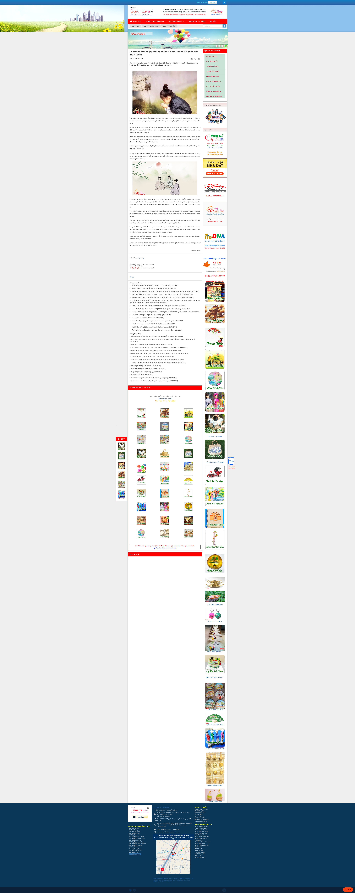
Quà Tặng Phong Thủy (135, 849)
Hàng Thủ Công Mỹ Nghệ (202, 845)
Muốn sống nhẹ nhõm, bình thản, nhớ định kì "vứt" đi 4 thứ (151, 285)
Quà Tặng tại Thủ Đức (201, 838)
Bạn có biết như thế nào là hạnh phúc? (144, 369)
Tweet (131, 277)
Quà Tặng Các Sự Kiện (201, 828)
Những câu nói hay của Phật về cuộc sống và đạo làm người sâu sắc (154, 306)
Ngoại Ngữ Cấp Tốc (200, 818)
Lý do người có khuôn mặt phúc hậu (143, 318)
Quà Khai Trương (133, 830)
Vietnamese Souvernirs (201, 821)
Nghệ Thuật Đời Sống (196, 21)
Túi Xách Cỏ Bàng (200, 852)
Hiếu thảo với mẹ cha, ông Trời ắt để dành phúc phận (149, 324)
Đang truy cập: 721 (135, 854)
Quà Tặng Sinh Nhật (134, 833)
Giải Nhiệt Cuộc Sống (213, 91)
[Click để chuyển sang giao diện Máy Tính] (134, 890)
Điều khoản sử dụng (165, 882)
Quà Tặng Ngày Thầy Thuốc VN (137, 843)
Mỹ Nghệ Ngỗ (199, 850)
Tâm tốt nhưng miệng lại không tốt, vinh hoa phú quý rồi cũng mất (153, 321)
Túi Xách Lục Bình (200, 854)
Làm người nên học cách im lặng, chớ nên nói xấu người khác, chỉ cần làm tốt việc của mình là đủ (163, 339)
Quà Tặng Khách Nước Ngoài (203, 842)
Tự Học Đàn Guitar (212, 71)
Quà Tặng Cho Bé (133, 852)
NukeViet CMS (171, 880)
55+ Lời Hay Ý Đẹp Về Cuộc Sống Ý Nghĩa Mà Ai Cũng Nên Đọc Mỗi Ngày (156, 309)
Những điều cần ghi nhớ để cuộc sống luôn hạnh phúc (149, 288)
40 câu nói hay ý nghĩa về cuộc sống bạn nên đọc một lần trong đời (153, 359)
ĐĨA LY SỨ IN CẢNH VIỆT (215, 677)
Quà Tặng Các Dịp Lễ (201, 830)
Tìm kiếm (212, 21)
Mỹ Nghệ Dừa (199, 847)
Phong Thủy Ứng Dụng (214, 96)
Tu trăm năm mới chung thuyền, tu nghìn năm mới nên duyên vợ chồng (154, 362)
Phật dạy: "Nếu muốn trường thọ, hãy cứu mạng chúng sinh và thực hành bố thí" (158, 294)
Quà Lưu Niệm (199, 840)
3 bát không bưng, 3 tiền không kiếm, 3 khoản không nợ (150, 327)
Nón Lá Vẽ (198, 855)
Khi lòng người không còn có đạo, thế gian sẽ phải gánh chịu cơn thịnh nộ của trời (158, 297)
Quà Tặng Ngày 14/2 (134, 835)
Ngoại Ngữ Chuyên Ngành (201, 819)
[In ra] (195, 59)
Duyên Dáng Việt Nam (213, 81)
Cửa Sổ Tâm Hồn (212, 61)
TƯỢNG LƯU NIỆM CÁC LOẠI (215, 748)
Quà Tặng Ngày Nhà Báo (135, 845)
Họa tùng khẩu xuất (137, 375)
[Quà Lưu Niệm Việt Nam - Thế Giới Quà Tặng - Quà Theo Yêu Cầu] (141, 11)
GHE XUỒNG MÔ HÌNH (215, 605)
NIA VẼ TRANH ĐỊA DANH (215, 710)
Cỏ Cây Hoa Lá (211, 56)
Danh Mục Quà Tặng (176, 21)
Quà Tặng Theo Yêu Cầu (135, 850)
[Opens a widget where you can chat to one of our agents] (348, 889)
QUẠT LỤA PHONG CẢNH (215, 725)
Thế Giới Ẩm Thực (212, 66)
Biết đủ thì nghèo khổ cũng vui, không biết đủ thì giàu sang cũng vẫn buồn (155, 353)
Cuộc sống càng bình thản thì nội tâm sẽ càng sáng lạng (149, 378)
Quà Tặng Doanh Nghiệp (201, 831)
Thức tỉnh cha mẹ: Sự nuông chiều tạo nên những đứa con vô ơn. (153, 330)
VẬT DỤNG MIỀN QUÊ (214, 785)
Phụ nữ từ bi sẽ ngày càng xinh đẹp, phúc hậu (147, 315)
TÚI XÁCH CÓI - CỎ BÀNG (215, 462)
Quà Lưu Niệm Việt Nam (155, 21)
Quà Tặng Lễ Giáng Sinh (135, 840)
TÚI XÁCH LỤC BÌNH (215, 436)
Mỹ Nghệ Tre (198, 848)
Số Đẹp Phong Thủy (200, 812)
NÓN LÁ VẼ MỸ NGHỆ (215, 652)
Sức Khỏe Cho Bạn (212, 76)
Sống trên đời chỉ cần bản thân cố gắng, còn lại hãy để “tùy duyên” (153, 336)
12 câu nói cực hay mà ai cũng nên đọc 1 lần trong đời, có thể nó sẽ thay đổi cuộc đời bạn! (161, 312)
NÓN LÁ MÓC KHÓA (215, 621)
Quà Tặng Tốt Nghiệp (134, 831)
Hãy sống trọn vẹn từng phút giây (142, 372)
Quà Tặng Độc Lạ (200, 843)
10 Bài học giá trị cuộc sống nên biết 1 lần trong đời (148, 356)
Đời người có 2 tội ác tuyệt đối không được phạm (147, 344)
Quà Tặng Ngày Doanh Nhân (136, 842)
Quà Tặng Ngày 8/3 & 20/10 (136, 837)
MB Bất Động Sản (199, 811)
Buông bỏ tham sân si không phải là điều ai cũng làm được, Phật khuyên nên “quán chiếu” (161, 291)
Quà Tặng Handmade (201, 835)
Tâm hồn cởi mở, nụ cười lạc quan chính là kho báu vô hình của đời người (155, 347)
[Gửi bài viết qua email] (192, 59)
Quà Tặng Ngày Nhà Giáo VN (136, 838)
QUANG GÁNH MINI (215, 801)
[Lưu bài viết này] (199, 59)
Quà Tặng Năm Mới (134, 847)
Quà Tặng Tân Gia (133, 828)
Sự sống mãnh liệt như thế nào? (141, 366)
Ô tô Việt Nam (198, 814)
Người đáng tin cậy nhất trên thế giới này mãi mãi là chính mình (152, 350)
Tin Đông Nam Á (199, 816)
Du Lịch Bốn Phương (213, 86)
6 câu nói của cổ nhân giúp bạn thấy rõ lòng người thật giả (150, 381)
